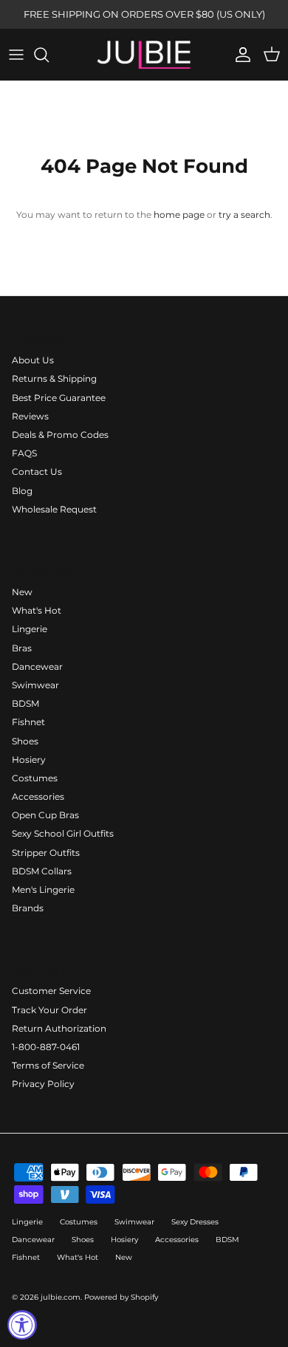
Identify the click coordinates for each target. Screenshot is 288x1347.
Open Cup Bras (45, 814)
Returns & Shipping (54, 378)
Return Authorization (59, 1028)
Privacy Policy (43, 1083)
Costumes (35, 778)
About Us (33, 360)
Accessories (38, 796)
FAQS (24, 453)
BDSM (25, 703)
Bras (22, 648)
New (22, 591)
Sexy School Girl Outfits (63, 833)
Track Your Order (49, 1009)
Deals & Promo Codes (60, 434)
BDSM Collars (42, 871)
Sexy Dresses (195, 1222)
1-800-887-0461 (46, 1046)
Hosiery (29, 759)
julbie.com (60, 1297)
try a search (244, 214)
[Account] (239, 54)
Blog (22, 490)
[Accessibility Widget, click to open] (22, 1325)
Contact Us (37, 471)
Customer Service (51, 990)
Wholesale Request (54, 509)
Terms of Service (48, 1065)
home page (179, 214)
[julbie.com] (144, 54)
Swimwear (35, 684)
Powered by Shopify (121, 1297)
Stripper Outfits (46, 852)
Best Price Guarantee (59, 397)
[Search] (48, 54)
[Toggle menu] (16, 54)
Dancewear (37, 666)
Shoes (25, 741)
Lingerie (29, 628)
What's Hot (36, 610)
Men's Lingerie (43, 889)
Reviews (30, 416)
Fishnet (28, 721)
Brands (28, 908)
